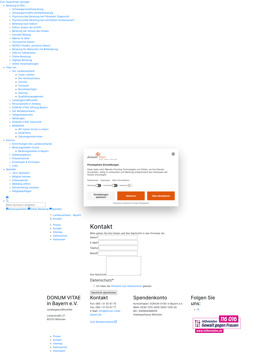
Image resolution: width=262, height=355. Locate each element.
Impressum (59, 239)
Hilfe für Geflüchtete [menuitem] (23, 52)
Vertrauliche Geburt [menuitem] (23, 41)
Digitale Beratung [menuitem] (22, 60)
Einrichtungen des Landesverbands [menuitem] (32, 143)
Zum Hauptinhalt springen (15, 1)
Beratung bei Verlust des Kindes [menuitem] (30, 30)
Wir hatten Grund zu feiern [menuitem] (33, 129)
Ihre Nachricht (98, 274)
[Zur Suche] (7, 200)
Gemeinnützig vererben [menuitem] (25, 187)
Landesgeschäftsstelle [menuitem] (25, 100)
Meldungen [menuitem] (18, 118)
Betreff (94, 253)
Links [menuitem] (15, 165)
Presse (56, 224)
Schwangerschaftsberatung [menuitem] (28, 9)
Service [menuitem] (10, 140)
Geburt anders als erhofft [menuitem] (26, 27)
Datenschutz (60, 235)
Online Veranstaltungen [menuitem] (25, 63)
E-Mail (94, 242)
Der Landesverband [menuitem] (23, 70)
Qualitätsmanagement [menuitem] (30, 96)
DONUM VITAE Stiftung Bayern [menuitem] (30, 107)
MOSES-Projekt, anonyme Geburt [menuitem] (31, 45)
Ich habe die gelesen (123, 286)
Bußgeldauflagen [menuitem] (21, 191)
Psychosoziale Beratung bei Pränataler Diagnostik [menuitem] (40, 16)
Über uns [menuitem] (11, 67)
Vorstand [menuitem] (23, 85)
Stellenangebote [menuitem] (21, 154)
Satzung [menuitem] (23, 92)
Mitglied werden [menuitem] (21, 176)
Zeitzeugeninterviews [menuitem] (30, 136)
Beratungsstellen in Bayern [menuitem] (33, 151)
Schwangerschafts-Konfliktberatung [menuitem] (32, 12)
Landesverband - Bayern (67, 215)
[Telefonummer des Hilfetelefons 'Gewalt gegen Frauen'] (216, 323)
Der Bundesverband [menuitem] (23, 111)
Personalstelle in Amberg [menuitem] (26, 103)
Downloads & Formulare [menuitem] (25, 161)
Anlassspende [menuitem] (20, 180)
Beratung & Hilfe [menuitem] (15, 5)
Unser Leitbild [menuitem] (26, 74)
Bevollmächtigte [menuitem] (27, 89)
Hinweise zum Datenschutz (126, 286)
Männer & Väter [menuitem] (21, 38)
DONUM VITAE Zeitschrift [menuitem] (27, 121)
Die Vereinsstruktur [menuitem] (29, 78)
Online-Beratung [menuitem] (21, 56)
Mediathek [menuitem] (18, 125)
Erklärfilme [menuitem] (24, 132)
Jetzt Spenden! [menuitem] (20, 172)
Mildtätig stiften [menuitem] (21, 183)
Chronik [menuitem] (22, 81)
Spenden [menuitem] (11, 169)
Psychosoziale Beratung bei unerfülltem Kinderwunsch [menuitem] (43, 20)
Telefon (94, 247)
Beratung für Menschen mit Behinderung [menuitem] (35, 49)
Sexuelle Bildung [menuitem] (21, 34)
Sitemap (57, 232)
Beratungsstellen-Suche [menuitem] (25, 147)
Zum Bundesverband (103, 321)
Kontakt (57, 218)
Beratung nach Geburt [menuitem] (24, 23)
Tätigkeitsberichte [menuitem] (22, 114)
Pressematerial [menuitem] (20, 158)
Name (94, 237)
